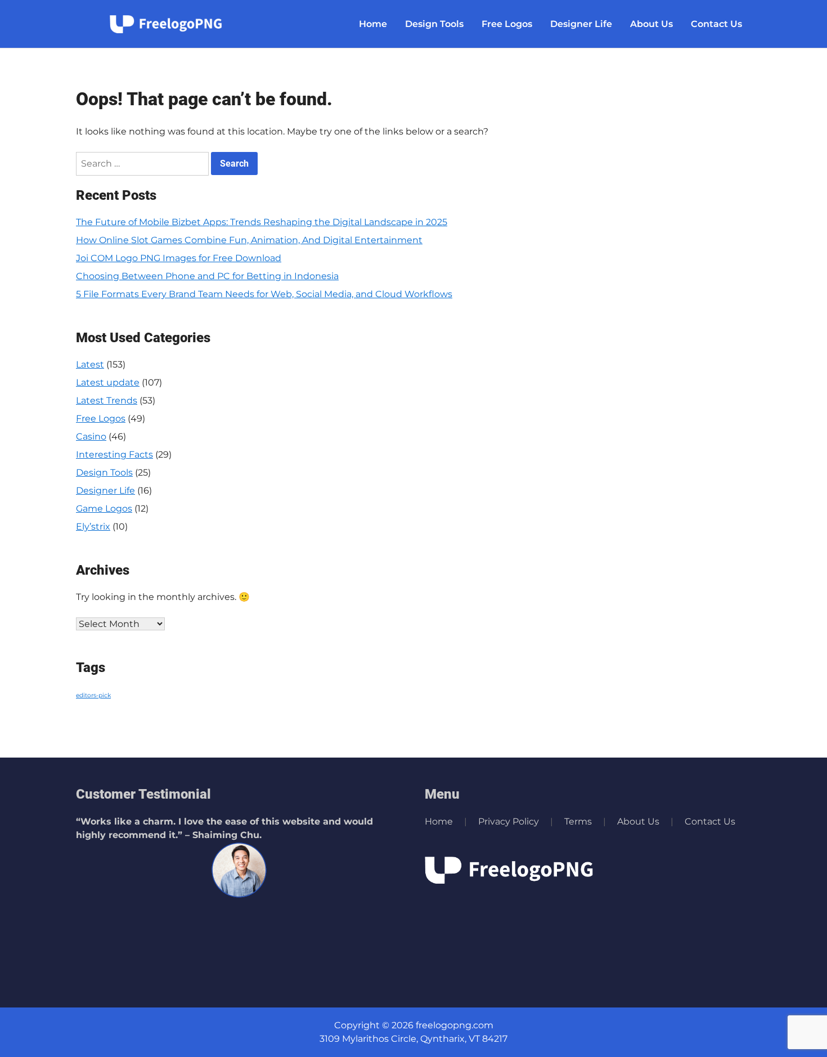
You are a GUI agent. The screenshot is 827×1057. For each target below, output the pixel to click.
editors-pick (93, 695)
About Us (651, 24)
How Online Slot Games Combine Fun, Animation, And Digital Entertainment (249, 240)
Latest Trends (106, 400)
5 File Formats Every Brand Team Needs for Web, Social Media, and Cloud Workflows (264, 294)
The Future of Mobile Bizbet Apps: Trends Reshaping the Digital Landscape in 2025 (261, 222)
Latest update (108, 382)
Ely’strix (93, 526)
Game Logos (104, 508)
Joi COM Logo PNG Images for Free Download (178, 258)
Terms (578, 821)
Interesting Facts (114, 454)
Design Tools (434, 24)
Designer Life (581, 24)
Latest (90, 364)
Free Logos (507, 24)
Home (373, 24)
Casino (91, 436)
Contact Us (716, 24)
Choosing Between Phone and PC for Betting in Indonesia (207, 276)
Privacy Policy (508, 821)
